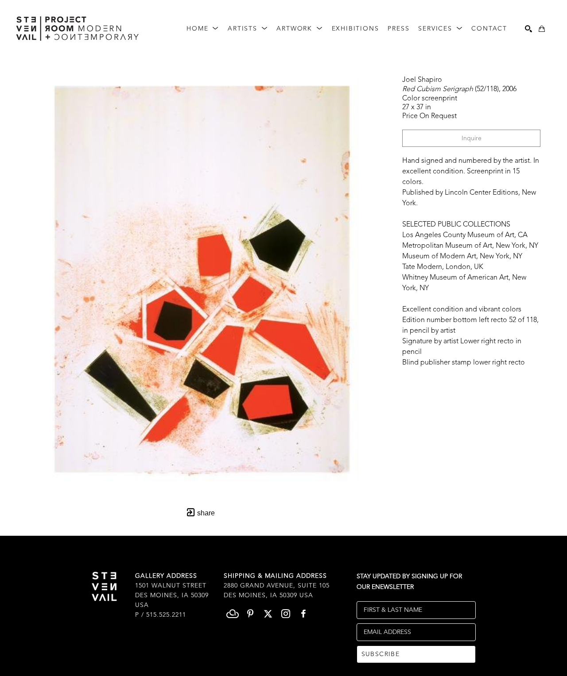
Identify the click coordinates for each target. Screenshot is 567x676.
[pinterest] (250, 613)
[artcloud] (232, 613)
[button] (202, 29)
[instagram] (285, 613)
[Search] (528, 28)
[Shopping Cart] (542, 28)
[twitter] (268, 613)
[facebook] (303, 613)
